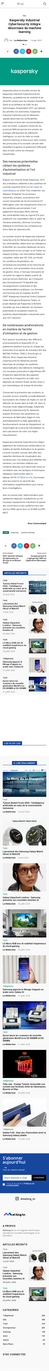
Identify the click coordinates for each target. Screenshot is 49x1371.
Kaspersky (14, 532)
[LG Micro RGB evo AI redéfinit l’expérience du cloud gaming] (37, 646)
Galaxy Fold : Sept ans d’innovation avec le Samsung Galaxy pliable (24, 1134)
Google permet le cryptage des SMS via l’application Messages (35, 558)
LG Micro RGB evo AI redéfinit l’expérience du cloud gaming (14, 645)
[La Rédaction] (6, 40)
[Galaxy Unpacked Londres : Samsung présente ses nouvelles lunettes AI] (37, 626)
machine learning (27, 532)
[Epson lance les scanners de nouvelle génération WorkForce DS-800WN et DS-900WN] (37, 684)
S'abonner (39, 1178)
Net (24, 15)
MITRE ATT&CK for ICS (21, 477)
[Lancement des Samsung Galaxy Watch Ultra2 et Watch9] (37, 606)
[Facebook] (16, 51)
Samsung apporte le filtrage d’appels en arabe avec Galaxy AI (13, 664)
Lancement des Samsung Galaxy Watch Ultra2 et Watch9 (14, 606)
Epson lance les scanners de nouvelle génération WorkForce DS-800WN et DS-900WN (14, 684)
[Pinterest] (28, 51)
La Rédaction (20, 40)
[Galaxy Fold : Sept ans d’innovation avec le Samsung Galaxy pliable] (24, 1112)
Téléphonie (8, 659)
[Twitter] (22, 51)
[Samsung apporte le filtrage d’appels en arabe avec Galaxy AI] (37, 665)
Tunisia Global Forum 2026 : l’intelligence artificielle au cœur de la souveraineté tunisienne (15, 587)
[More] (41, 51)
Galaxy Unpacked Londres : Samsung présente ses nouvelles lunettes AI (14, 626)
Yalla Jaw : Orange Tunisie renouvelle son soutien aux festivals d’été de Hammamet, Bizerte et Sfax (24, 1087)
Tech (5, 580)
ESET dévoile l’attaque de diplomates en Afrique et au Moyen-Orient (13, 559)
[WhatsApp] (35, 51)
